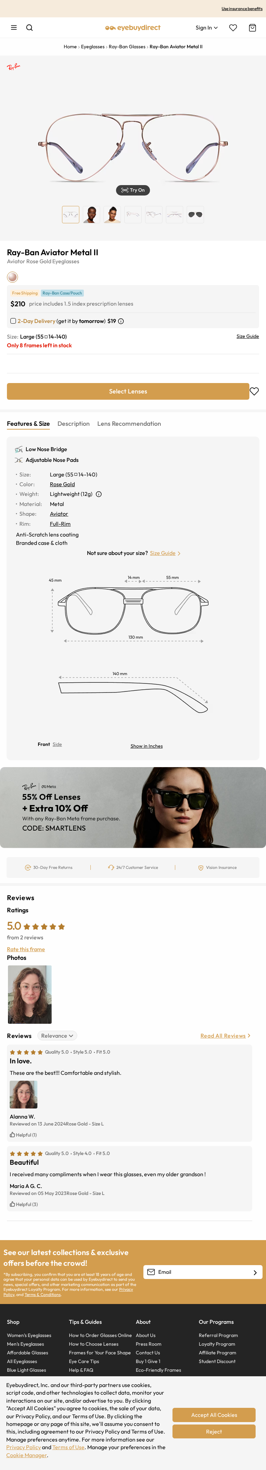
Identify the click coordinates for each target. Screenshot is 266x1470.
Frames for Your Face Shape (100, 1352)
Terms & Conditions (43, 1294)
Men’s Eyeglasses (25, 1344)
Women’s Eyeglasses (29, 1335)
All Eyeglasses (22, 1361)
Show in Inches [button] (147, 746)
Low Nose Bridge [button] (46, 449)
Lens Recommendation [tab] (129, 423)
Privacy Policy (23, 1447)
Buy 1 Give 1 (148, 1361)
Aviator (16, 261)
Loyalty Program (217, 1344)
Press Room (148, 1344)
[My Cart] (251, 27)
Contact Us (148, 1352)
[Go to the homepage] (133, 27)
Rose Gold (38, 261)
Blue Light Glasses (26, 1370)
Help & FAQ (81, 1370)
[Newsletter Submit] (255, 1272)
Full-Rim (60, 523)
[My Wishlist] (233, 27)
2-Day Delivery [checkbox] (36, 320)
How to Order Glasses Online (100, 1335)
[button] (133, 190)
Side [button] (57, 744)
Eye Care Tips (84, 1361)
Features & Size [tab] (28, 423)
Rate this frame (26, 949)
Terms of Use (68, 1447)
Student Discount (217, 1361)
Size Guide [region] (248, 336)
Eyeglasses (65, 261)
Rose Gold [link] (62, 484)
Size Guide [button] (163, 552)
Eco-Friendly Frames (158, 1370)
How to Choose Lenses (93, 1344)
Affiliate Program (217, 1352)
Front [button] (44, 744)
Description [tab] (73, 423)
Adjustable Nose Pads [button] (52, 459)
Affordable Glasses (27, 1352)
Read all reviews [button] (223, 1035)
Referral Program (218, 1335)
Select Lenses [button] (128, 391)
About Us (146, 1335)
